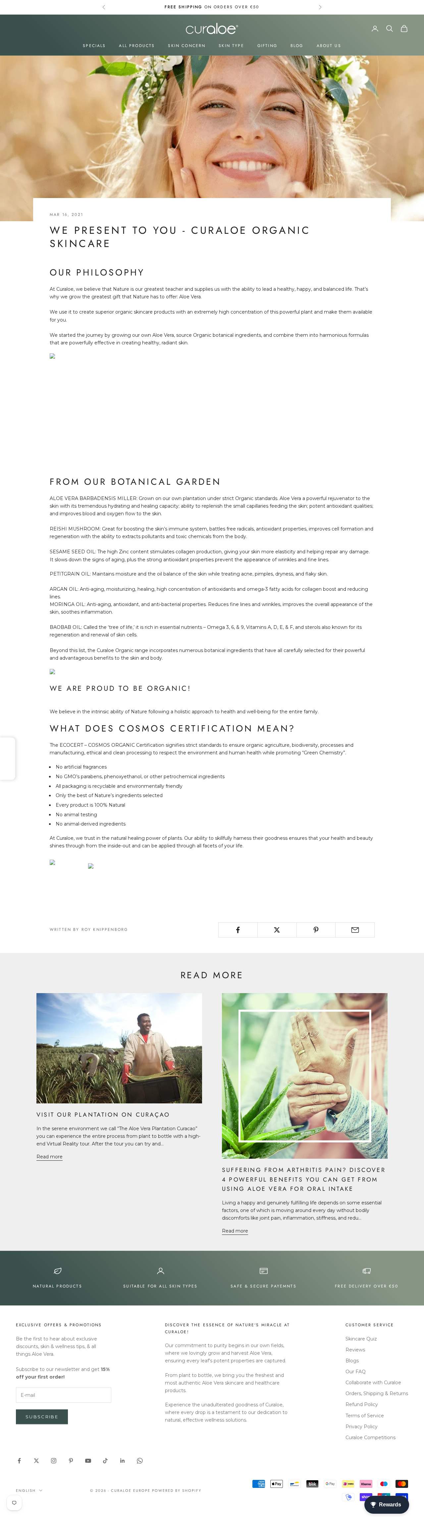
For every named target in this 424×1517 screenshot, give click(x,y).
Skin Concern (186, 46)
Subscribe (42, 1416)
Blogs (352, 1361)
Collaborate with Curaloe (373, 1383)
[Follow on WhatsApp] (139, 1460)
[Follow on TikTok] (105, 1460)
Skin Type (231, 46)
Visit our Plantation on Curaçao (103, 1114)
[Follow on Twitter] (36, 1460)
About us (329, 46)
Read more (49, 1157)
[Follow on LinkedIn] (122, 1460)
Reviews (355, 1350)
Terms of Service (364, 1416)
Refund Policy (361, 1404)
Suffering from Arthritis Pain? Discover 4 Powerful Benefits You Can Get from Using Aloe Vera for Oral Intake (304, 1179)
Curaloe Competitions (370, 1438)
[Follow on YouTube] (88, 1460)
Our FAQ (355, 1372)
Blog (297, 46)
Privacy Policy (361, 1427)
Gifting (267, 46)
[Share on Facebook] (238, 930)
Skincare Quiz (361, 1339)
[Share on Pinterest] (316, 930)
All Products (137, 46)
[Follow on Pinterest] (71, 1460)
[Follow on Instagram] (53, 1460)
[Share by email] (355, 930)
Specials (94, 46)
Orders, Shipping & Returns (376, 1393)
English (26, 1490)
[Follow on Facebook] (19, 1460)
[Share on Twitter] (277, 930)
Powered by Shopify (176, 1490)
